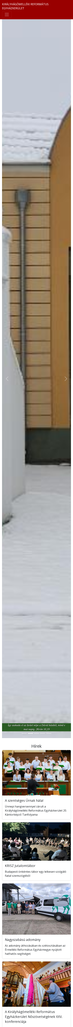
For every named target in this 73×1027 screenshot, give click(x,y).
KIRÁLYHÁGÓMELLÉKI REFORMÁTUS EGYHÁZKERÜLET (25, 6)
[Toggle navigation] (7, 14)
